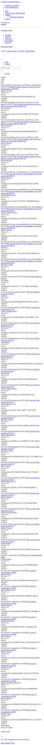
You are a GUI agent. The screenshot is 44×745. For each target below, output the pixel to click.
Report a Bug (11, 51)
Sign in (7, 19)
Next (10, 727)
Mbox (3, 743)
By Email (20, 51)
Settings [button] (7, 15)
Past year (8, 43)
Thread (7, 64)
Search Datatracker (11, 7)
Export (7, 73)
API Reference (20, 13)
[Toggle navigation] (21, 2)
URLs (13, 743)
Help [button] (6, 11)
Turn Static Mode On (16, 17)
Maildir (7, 743)
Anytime (8, 35)
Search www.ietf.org (12, 5)
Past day (8, 37)
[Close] (2, 736)
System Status (29, 51)
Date (6, 62)
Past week (8, 39)
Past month (9, 41)
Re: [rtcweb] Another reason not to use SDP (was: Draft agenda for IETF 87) (21, 105)
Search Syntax (10, 13)
